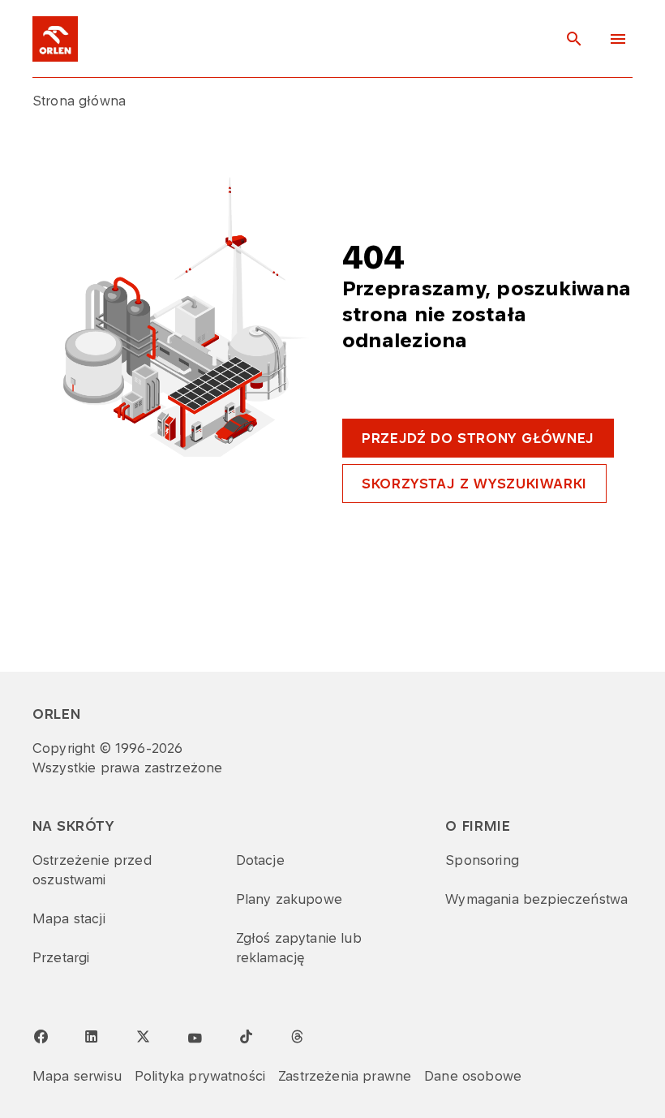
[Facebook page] (40, 1037)
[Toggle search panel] (574, 38)
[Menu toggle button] (617, 38)
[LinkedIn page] (92, 1037)
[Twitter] (143, 1036)
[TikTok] (246, 1036)
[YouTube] (195, 1038)
